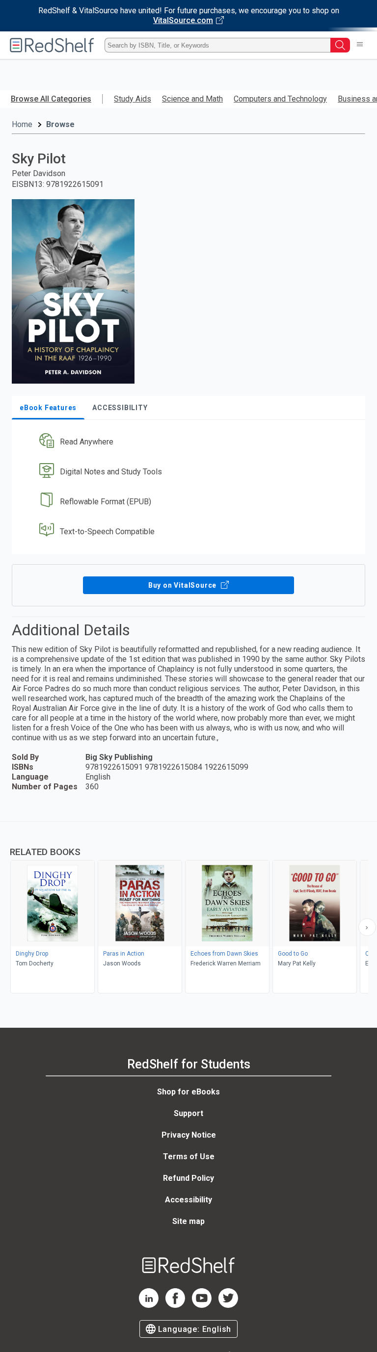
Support (188, 1113)
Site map (188, 1221)
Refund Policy (188, 1178)
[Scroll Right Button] (367, 927)
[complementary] (188, 908)
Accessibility (188, 1199)
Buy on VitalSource (183, 585)
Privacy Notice (189, 1135)
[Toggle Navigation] (360, 45)
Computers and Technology (280, 99)
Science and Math (192, 99)
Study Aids (132, 99)
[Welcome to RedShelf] (52, 45)
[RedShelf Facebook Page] (175, 1305)
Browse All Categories (51, 99)
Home (22, 124)
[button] (187, 442)
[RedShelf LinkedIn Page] (149, 1305)
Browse (60, 124)
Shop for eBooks (188, 1091)
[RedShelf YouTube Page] (202, 1305)
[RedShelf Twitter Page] (228, 1305)
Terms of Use (189, 1156)
